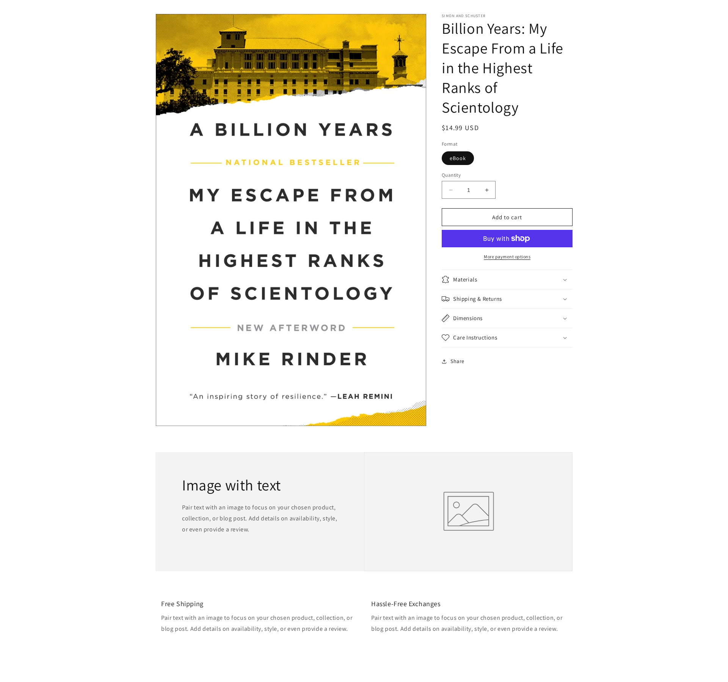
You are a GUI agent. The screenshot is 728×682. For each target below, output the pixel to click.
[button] (507, 279)
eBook (458, 158)
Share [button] (457, 361)
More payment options (507, 256)
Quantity (451, 175)
